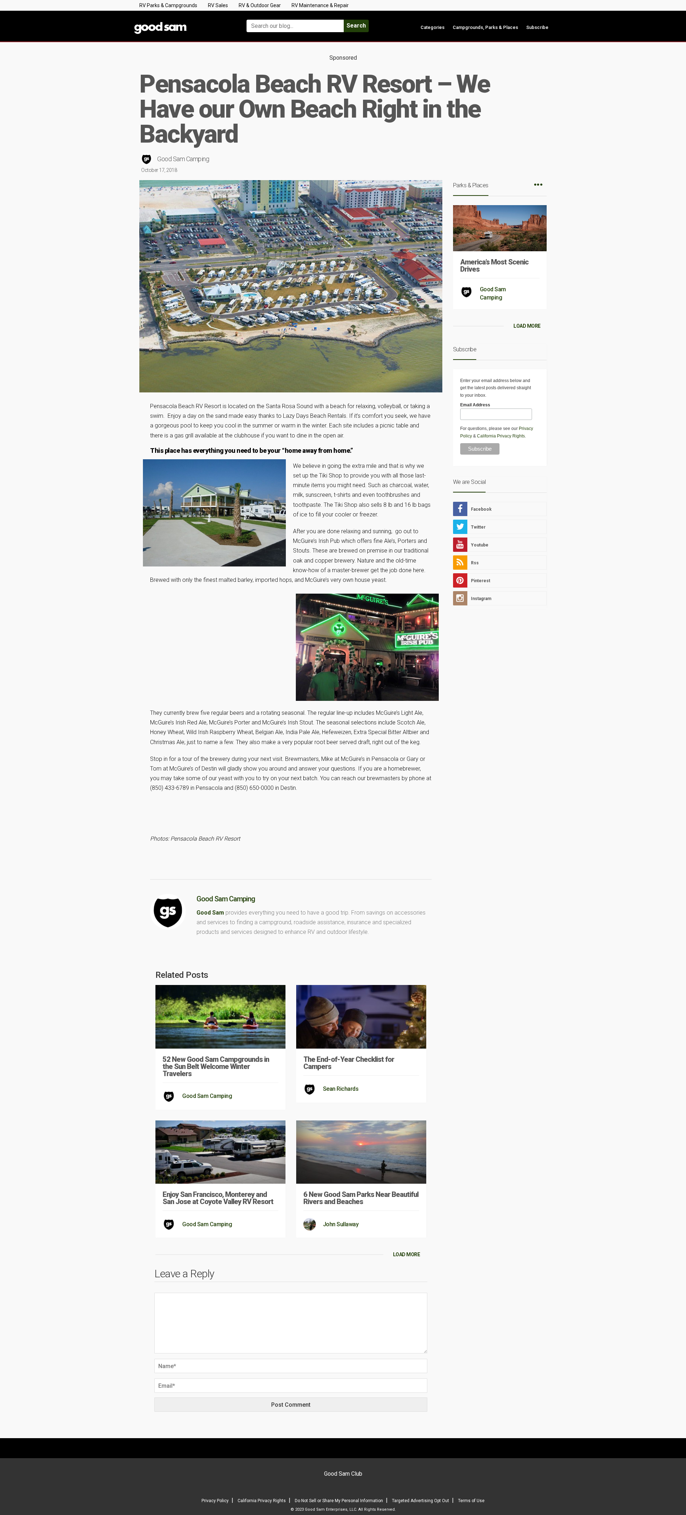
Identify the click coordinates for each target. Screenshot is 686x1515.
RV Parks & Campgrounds (168, 5)
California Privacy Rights (501, 436)
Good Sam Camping (183, 159)
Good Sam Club (343, 1473)
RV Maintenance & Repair (320, 5)
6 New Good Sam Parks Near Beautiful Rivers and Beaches (360, 1198)
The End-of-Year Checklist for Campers (348, 1063)
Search (356, 25)
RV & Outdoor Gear (260, 5)
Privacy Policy (215, 1500)
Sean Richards (341, 1088)
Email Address (475, 404)
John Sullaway (341, 1224)
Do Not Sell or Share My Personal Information (339, 1500)
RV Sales (218, 5)
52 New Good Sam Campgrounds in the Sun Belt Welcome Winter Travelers (216, 1066)
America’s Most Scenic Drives (494, 265)
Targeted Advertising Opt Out (420, 1500)
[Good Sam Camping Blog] (182, 23)
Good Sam (210, 912)
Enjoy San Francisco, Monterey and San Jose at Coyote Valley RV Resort (218, 1198)
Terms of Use (471, 1500)
